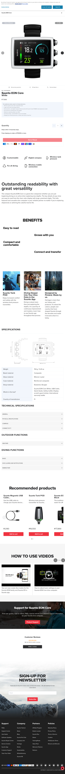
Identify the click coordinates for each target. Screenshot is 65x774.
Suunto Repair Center (8, 740)
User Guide (5, 734)
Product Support (32, 622)
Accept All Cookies (46, 7)
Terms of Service (52, 734)
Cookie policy (18, 3)
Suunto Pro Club (21, 737)
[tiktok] (53, 765)
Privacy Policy (52, 731)
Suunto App (5, 747)
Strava (34, 737)
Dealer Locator (36, 731)
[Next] (62, 52)
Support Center (6, 731)
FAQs (3, 728)
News (18, 731)
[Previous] (2, 52)
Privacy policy (25, 3)
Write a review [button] (32, 646)
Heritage (19, 743)
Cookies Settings (5, 7)
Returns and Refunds (54, 743)
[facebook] (41, 765)
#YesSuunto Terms (53, 740)
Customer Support (7, 750)
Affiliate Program (37, 728)
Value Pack (35, 743)
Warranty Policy (52, 728)
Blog (18, 734)
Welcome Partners (37, 747)
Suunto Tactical (21, 728)
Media (18, 747)
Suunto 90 (20, 756)
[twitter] (45, 765)
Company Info (21, 740)
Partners (34, 750)
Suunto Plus (35, 734)
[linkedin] (57, 765)
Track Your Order (6, 753)
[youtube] (49, 765)
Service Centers (6, 743)
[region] (32, 5)
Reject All (58, 7)
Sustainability (20, 750)
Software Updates (6, 737)
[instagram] (37, 765)
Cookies (50, 737)
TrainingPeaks (36, 740)
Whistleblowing (21, 753)
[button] (4, 517)
